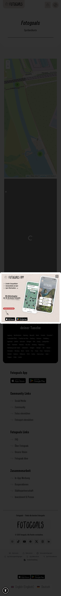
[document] (30, 298)
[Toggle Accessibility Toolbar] (5, 590)
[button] (57, 276)
